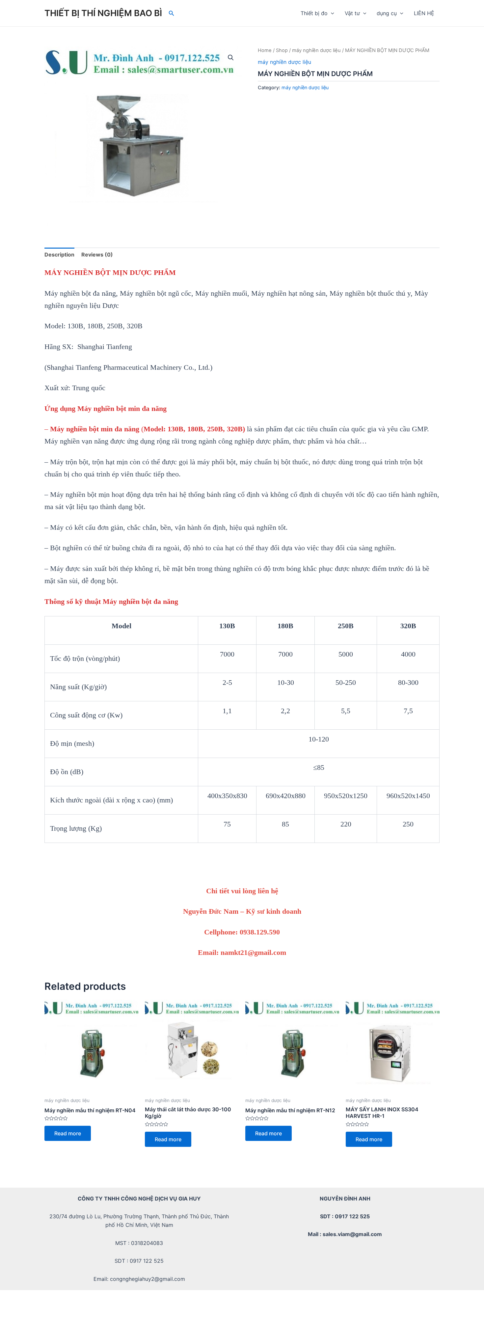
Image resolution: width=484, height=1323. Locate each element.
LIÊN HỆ (424, 13)
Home (265, 50)
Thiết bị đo (314, 13)
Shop (282, 50)
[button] (231, 58)
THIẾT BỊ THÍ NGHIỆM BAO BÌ (103, 13)
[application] (331, 13)
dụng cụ (387, 13)
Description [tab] (59, 254)
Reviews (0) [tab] (97, 254)
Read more (67, 1133)
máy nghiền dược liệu (316, 50)
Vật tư (352, 13)
